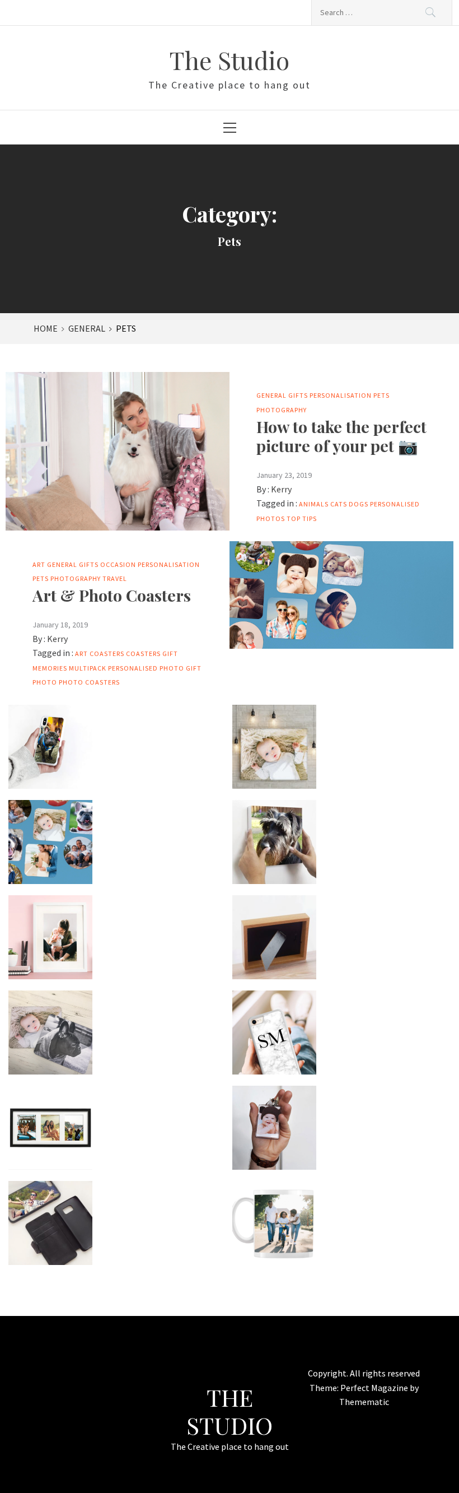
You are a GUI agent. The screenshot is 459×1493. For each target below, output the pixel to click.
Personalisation (341, 395)
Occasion (118, 564)
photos (270, 518)
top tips (302, 518)
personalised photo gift (155, 668)
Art (38, 564)
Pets (381, 395)
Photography (281, 410)
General (271, 395)
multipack (87, 668)
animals (314, 504)
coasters (143, 653)
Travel (114, 578)
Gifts (298, 395)
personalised (395, 504)
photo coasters (89, 682)
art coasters (99, 653)
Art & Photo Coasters (111, 595)
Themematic (364, 1401)
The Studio (229, 59)
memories (49, 668)
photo (44, 682)
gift (170, 653)
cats (338, 504)
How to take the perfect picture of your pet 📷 (341, 436)
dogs (358, 504)
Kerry (281, 489)
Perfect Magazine (375, 1387)
